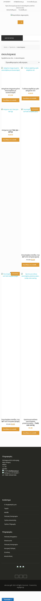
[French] (30, 27)
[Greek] (34, 27)
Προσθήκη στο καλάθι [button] (9, 100)
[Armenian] (25, 27)
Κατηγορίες (9, 38)
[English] (27, 27)
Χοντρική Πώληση (9, 548)
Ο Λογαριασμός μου (10, 504)
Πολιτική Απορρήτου (10, 537)
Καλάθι (6, 512)
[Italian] (37, 27)
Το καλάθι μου (23, 10)
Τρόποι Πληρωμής (10, 524)
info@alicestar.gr (13, 471)
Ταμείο (6, 508)
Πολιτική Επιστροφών (11, 516)
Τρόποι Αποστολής (10, 520)
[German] (32, 27)
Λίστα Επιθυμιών (11, 10)
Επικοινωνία (8, 540)
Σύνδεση (7, 552)
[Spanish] (25, 29)
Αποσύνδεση (8, 556)
